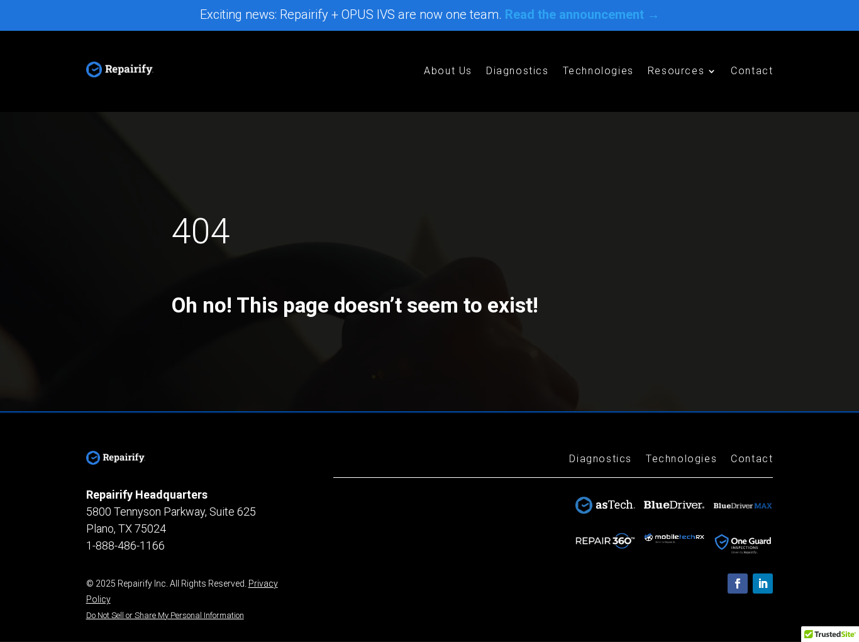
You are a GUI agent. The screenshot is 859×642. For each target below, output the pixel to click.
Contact (752, 72)
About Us (448, 72)
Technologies (598, 72)
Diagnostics (517, 72)
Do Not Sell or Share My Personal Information (165, 615)
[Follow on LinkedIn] (763, 583)
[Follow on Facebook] (738, 583)
